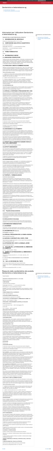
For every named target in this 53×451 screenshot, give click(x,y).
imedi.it (47, 448)
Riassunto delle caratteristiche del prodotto (12, 11)
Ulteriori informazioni (41, 0)
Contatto (3, 448)
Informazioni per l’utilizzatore (9, 9)
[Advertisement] (26, 21)
